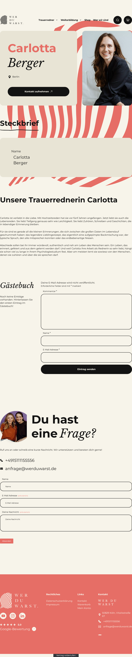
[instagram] (13, 616)
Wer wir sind (100, 20)
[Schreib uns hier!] (121, 328)
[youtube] (3, 616)
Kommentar (50, 291)
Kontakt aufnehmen (37, 91)
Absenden (6, 541)
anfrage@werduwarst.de (117, 626)
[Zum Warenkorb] (128, 20)
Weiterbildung (69, 20)
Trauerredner (46, 20)
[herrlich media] (100, 634)
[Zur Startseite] (11, 20)
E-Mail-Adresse (51, 349)
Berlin (15, 76)
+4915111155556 (111, 621)
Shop (87, 20)
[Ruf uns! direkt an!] (121, 338)
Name (47, 333)
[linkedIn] (22, 616)
